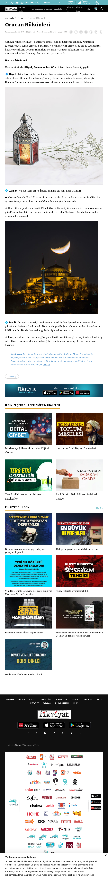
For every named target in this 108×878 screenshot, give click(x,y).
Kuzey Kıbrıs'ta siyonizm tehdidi (72, 594)
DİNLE (90, 9)
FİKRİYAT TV (73, 9)
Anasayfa (9, 18)
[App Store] (49, 396)
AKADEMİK (52, 9)
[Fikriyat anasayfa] (27, 394)
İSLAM (38, 9)
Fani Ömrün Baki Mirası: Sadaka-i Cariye (77, 500)
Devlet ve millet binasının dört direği (23, 681)
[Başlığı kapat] (106, 855)
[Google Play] (66, 396)
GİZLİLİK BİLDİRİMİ (62, 710)
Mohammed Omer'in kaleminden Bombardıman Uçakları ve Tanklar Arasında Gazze (78, 639)
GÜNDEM (21, 706)
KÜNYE (75, 710)
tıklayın (48, 368)
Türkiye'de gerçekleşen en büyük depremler (78, 552)
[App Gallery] (82, 396)
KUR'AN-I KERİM (30, 9)
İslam (21, 18)
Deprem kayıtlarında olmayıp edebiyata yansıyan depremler (25, 554)
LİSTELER (65, 9)
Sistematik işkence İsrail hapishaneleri (24, 636)
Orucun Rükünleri (37, 18)
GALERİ (58, 9)
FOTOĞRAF (88, 706)
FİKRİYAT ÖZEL (82, 9)
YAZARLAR (44, 9)
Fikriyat (18, 752)
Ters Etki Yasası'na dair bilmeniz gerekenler (25, 500)
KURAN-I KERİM (61, 706)
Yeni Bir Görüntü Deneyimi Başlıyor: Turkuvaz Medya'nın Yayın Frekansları (28, 596)
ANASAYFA (10, 706)
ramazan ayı (12, 380)
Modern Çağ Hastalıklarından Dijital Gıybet (28, 454)
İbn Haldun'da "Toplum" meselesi (77, 452)
